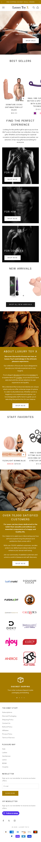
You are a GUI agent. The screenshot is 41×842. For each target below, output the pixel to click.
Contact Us (6, 723)
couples (19, 377)
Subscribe (10, 793)
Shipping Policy (7, 720)
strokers (33, 375)
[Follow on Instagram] (15, 821)
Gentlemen (6, 756)
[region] (20, 685)
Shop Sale (31, 40)
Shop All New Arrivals (20, 304)
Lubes (4, 760)
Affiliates (5, 730)
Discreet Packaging (9, 716)
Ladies (4, 752)
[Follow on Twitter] (9, 821)
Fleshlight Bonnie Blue (14, 461)
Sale (3, 749)
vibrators (16, 375)
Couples (5, 767)
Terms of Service (8, 738)
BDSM (4, 763)
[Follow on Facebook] (3, 821)
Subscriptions (7, 712)
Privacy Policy (7, 734)
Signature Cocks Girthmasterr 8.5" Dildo (14, 107)
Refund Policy (7, 727)
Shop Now (12, 179)
